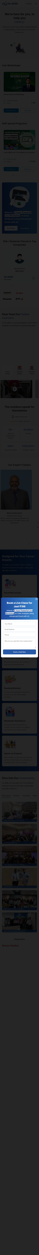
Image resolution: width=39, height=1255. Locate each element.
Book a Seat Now (19, 652)
